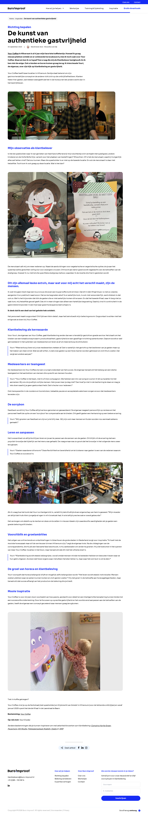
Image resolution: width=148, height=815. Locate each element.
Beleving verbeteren (63, 779)
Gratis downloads (132, 8)
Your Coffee (13, 54)
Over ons (125, 2)
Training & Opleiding (94, 8)
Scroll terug (128, 811)
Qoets (54, 729)
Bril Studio (22, 729)
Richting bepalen (62, 776)
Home (11, 19)
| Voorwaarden (56, 810)
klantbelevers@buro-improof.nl (21, 777)
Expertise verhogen (63, 782)
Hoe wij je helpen (53, 8)
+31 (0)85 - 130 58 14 (16, 780)
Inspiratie (113, 8)
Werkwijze (74, 8)
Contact (137, 2)
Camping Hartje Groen (101, 726)
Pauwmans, (13, 729)
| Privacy (65, 810)
